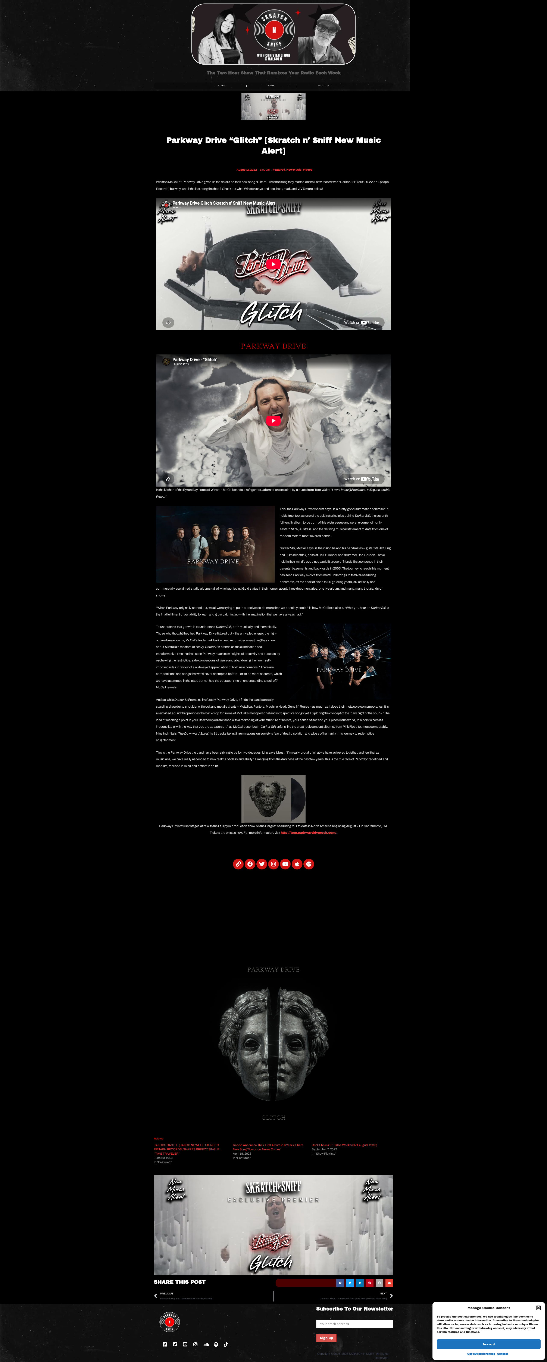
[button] (538, 1308)
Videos (307, 169)
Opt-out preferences (481, 1353)
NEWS (271, 85)
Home (221, 85)
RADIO (322, 85)
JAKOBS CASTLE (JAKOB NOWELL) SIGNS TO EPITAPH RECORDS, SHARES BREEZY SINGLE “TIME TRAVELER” (186, 1149)
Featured (279, 169)
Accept (488, 1344)
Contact (502, 1353)
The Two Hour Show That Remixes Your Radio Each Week (274, 73)
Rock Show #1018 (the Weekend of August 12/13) (344, 1145)
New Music (293, 169)
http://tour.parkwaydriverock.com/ (308, 832)
